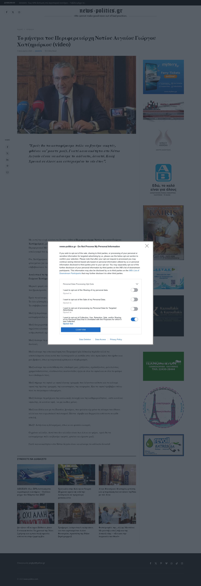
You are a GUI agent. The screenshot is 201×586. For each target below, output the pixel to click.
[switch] (134, 290)
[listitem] (100, 284)
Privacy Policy (116, 339)
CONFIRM (81, 330)
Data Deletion (85, 339)
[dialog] (100, 293)
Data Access (100, 339)
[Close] (147, 246)
